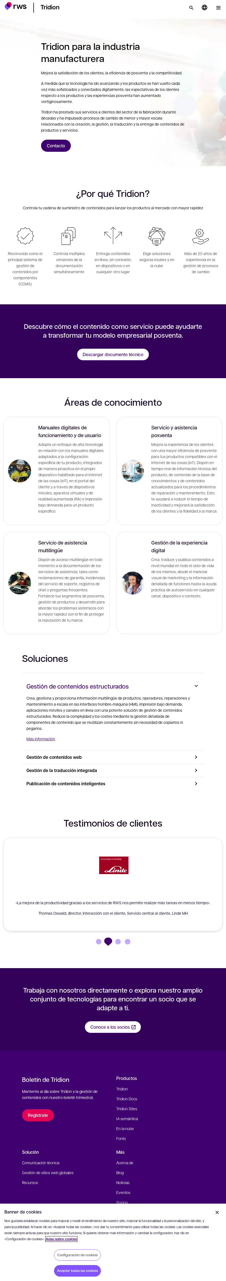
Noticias (123, 1182)
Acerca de (124, 1162)
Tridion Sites (126, 1108)
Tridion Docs (126, 1098)
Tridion (122, 1088)
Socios (122, 1202)
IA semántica (127, 1118)
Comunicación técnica (40, 1162)
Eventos (123, 1192)
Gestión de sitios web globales (48, 1172)
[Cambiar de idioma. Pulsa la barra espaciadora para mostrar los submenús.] (204, 7)
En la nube (125, 1128)
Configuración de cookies (77, 1254)
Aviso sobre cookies (61, 1239)
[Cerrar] (217, 1212)
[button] (15, 7)
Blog (120, 1172)
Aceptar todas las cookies (77, 1270)
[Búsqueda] (191, 7)
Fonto (121, 1138)
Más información (40, 738)
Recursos (30, 1182)
